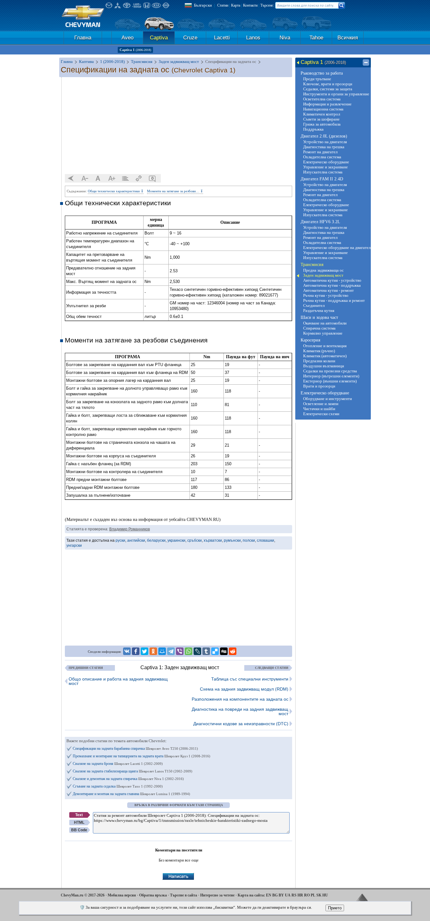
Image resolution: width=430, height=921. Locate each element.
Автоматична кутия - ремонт (328, 290)
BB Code (79, 830)
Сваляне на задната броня (118, 763)
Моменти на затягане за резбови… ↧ (175, 191)
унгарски (74, 545)
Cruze (190, 38)
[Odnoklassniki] (153, 651)
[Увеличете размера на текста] (111, 178)
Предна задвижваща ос (323, 270)
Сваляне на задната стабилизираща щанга (132, 771)
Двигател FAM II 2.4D (322, 179)
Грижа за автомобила (322, 124)
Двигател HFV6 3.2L (320, 221)
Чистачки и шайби (319, 408)
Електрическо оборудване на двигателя (336, 247)
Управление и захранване (325, 167)
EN (268, 895)
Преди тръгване (317, 78)
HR (300, 895)
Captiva (159, 38)
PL (313, 895)
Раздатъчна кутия (318, 310)
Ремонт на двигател (320, 152)
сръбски (194, 540)
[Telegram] (171, 651)
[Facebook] (135, 651)
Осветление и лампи (320, 403)
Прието (335, 908)
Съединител (314, 305)
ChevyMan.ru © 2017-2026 (83, 895)
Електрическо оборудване (326, 162)
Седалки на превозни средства (330, 371)
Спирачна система (319, 328)
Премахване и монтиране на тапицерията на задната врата (141, 756)
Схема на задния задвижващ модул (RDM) (244, 689)
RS (294, 895)
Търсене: (267, 5)
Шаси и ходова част (319, 317)
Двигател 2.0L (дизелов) (324, 136)
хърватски (213, 540)
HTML (79, 822)
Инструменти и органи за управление (336, 94)
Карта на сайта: (251, 895)
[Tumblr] (206, 651)
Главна (82, 38)
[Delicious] (215, 651)
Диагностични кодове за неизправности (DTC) (240, 723)
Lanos (253, 38)
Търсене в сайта (183, 895)
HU (325, 895)
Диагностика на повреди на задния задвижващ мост (240, 711)
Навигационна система (323, 109)
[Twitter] (144, 651)
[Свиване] (366, 62)
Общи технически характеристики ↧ (116, 191)
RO (307, 895)
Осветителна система (322, 99)
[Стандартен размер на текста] (98, 178)
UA (288, 895)
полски (249, 540)
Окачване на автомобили (325, 323)
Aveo (127, 38)
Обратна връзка (153, 895)
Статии (222, 5)
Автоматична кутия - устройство (332, 280)
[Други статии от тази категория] (125, 178)
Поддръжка (313, 129)
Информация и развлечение (327, 104)
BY (281, 895)
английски (136, 540)
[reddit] (232, 651)
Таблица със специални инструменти (249, 679)
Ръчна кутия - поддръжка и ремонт (334, 300)
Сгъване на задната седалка (118, 786)
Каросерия (310, 340)
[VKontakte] (127, 651)
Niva (285, 38)
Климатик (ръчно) (319, 350)
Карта (235, 5)
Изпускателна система (322, 172)
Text (79, 815)
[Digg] (224, 651)
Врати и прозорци (319, 386)
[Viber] (180, 651)
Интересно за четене (217, 895)
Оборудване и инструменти (327, 398)
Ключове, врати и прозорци (327, 84)
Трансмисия (312, 264)
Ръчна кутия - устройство (325, 295)
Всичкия (347, 38)
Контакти (250, 5)
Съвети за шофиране (321, 119)
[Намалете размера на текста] (84, 178)
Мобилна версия (122, 895)
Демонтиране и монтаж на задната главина (131, 794)
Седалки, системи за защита (327, 89)
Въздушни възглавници (323, 366)
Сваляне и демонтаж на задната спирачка (128, 779)
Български (203, 5)
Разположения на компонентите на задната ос (240, 699)
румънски (232, 540)
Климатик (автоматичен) (325, 355)
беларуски (156, 540)
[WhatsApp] (188, 651)
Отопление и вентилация (325, 345)
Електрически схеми (321, 413)
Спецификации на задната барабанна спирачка (135, 748)
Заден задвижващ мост (323, 275)
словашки (265, 540)
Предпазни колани (319, 361)
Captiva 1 (135, 50)
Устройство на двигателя (325, 141)
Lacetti (222, 38)
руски (120, 540)
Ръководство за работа (322, 73)
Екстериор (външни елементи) (330, 381)
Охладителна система (322, 157)
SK (318, 895)
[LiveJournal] (197, 651)
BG (275, 895)
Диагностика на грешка (323, 146)
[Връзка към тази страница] (139, 178)
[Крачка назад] (71, 178)
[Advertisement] (178, 126)
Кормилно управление (322, 333)
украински (176, 540)
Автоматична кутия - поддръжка (332, 285)
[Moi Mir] (162, 651)
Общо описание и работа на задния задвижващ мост (118, 681)
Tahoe (316, 38)
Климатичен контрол (321, 114)
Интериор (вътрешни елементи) (331, 376)
